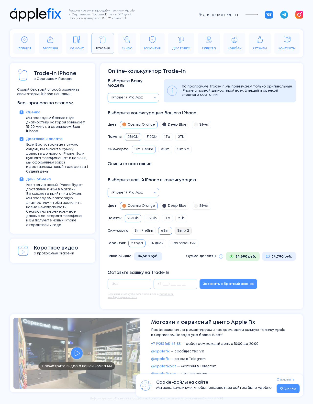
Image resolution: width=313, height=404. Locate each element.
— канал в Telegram (178, 359)
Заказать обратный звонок (228, 284)
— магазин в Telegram (183, 366)
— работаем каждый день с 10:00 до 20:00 (204, 343)
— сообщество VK (177, 351)
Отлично (288, 388)
